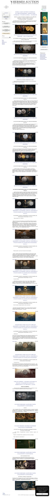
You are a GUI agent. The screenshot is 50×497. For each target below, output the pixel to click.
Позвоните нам (44, 9)
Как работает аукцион (43, 59)
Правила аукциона (42, 55)
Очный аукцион (6, 33)
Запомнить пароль (6, 16)
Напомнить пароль (6, 17)
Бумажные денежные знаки (6, 26)
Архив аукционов (42, 58)
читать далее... (14, 24)
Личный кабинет (44, 49)
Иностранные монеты (6, 23)
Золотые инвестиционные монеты (6, 30)
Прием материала (42, 56)
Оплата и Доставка (43, 54)
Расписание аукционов (43, 57)
